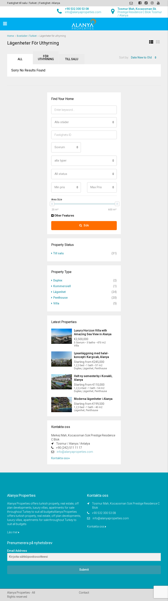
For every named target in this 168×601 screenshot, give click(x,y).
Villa (56, 303)
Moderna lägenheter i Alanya (93, 398)
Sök (86, 225)
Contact (84, 592)
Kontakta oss (60, 458)
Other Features (64, 215)
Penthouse (60, 297)
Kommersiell (62, 286)
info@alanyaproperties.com (75, 451)
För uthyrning (46, 58)
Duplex (57, 280)
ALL (20, 59)
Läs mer (12, 532)
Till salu (71, 59)
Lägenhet (59, 292)
